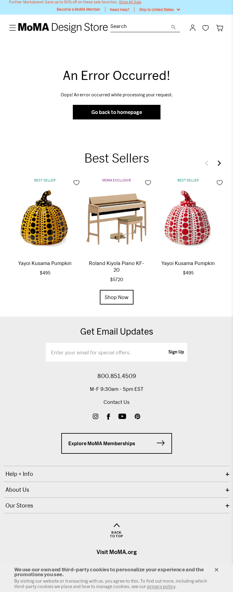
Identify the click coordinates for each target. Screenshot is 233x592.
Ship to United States (156, 9)
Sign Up (176, 352)
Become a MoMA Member (78, 9)
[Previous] (208, 163)
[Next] (217, 163)
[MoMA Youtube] (122, 417)
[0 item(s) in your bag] (219, 27)
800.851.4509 (116, 376)
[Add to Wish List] (76, 182)
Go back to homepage (116, 112)
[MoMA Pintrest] (137, 417)
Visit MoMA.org (116, 552)
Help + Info (19, 473)
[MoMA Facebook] (108, 417)
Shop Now (117, 297)
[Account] (192, 27)
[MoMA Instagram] (95, 417)
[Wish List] (205, 27)
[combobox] (140, 26)
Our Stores (19, 505)
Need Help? (120, 9)
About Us (17, 489)
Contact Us (116, 402)
